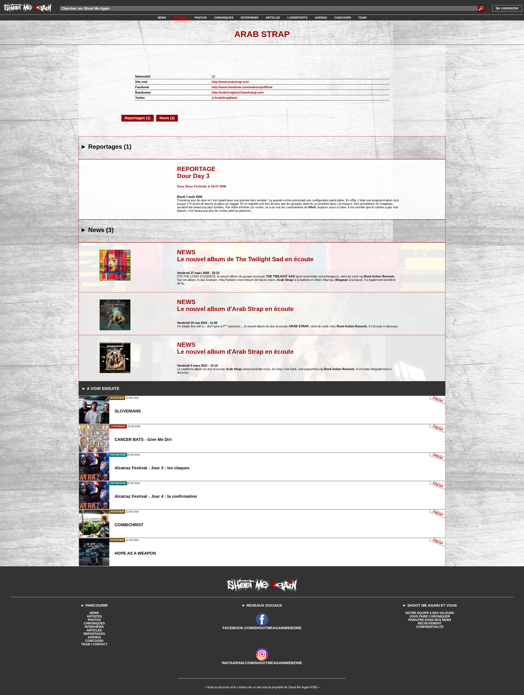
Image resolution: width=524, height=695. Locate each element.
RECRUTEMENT (430, 623)
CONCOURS (94, 640)
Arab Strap (262, 34)
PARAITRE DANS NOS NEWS (429, 620)
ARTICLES (94, 630)
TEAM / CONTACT (94, 644)
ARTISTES (94, 616)
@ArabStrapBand (224, 97)
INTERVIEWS (94, 627)
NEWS (94, 613)
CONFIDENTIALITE (430, 627)
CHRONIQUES (94, 623)
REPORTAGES (94, 633)
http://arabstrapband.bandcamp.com (238, 92)
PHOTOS (94, 620)
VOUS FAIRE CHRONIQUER (429, 616)
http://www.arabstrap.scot (230, 81)
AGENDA (94, 637)
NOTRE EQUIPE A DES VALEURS (429, 613)
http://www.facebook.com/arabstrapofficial (242, 87)
